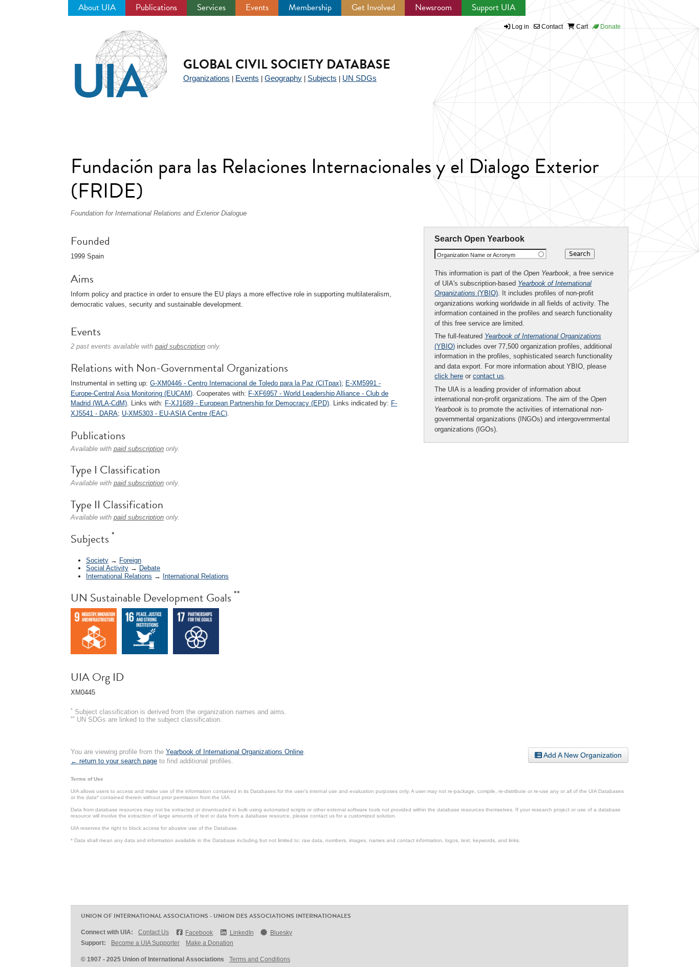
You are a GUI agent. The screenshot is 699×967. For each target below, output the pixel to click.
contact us (488, 376)
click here (448, 376)
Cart (581, 26)
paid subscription (180, 346)
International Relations (119, 576)
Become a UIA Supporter (145, 943)
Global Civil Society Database (286, 64)
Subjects (322, 78)
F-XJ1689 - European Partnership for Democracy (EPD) (247, 403)
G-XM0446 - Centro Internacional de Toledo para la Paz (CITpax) (245, 383)
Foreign (130, 560)
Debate (149, 568)
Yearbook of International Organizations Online (234, 752)
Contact (551, 26)
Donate (610, 26)
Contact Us (153, 932)
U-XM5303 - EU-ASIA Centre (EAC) (174, 413)
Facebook (199, 932)
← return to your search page (114, 761)
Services (211, 7)
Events (257, 7)
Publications (156, 7)
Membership (310, 7)
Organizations (206, 78)
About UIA (97, 7)
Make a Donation (209, 943)
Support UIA (493, 7)
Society (97, 560)
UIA (109, 58)
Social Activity (107, 568)
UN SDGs (359, 78)
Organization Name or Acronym (476, 255)
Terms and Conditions (259, 959)
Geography (283, 78)
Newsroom (433, 7)
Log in (520, 26)
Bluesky (281, 932)
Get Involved (373, 7)
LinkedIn (241, 932)
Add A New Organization (582, 755)
